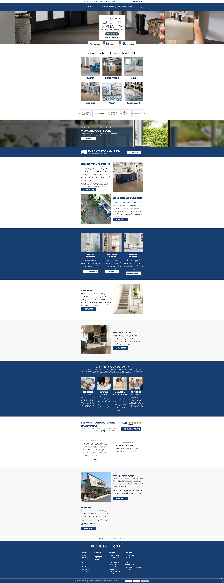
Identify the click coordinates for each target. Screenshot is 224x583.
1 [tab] (125, 314)
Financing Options (138, 1)
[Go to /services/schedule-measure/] (95, 44)
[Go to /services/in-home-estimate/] (128, 44)
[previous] (1, 27)
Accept (129, 581)
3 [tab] (128, 314)
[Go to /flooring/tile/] (112, 93)
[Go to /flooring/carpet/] (90, 68)
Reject (136, 581)
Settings (144, 581)
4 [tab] (130, 314)
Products (105, 6)
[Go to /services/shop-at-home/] (112, 44)
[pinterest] (120, 546)
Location (124, 6)
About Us (117, 6)
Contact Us (118, 7)
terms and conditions (93, 581)
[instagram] (117, 546)
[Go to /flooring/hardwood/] (112, 68)
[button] (79, 113)
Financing (130, 6)
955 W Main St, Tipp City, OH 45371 (90, 1)
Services (111, 6)
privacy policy (83, 581)
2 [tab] (127, 314)
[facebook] (114, 546)
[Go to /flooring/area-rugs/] (133, 93)
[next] (223, 27)
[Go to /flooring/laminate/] (90, 93)
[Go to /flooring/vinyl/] (133, 68)
